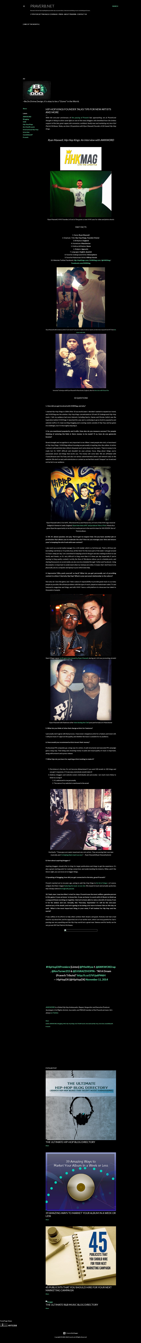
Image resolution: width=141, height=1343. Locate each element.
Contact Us (82, 14)
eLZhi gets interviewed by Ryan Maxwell (74, 658)
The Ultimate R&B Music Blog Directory (72, 1304)
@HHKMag (106, 260)
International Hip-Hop (30, 129)
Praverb (25, 137)
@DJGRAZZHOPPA (84, 971)
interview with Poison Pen (101, 390)
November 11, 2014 (97, 979)
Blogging (26, 119)
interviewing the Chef (81, 722)
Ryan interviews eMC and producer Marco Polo (89, 525)
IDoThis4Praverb (29, 127)
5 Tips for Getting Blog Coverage (44, 14)
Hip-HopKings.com (81, 260)
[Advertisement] (81, 1047)
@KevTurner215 (61, 971)
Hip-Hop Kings (28, 124)
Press (61, 14)
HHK (24, 122)
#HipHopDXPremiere (58, 966)
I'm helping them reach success (71, 855)
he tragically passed (67, 889)
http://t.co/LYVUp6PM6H (91, 975)
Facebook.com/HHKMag (80, 263)
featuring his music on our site (74, 886)
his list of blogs (101, 883)
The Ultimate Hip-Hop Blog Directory (70, 1141)
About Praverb (70, 14)
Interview (26, 132)
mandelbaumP (28, 135)
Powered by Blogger (72, 1333)
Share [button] (25, 108)
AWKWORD (27, 117)
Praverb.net (42, 6)
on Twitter (54, 1013)
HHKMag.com (95, 260)
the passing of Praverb (80, 118)
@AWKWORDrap (106, 966)
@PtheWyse (86, 966)
